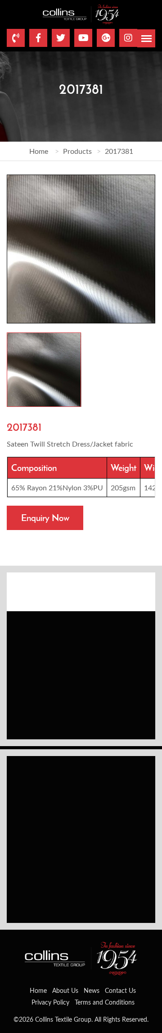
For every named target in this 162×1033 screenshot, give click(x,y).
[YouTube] (83, 38)
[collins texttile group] (81, 13)
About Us (65, 990)
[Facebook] (38, 38)
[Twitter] (61, 38)
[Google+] (106, 38)
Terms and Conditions (105, 1002)
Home (38, 151)
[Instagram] (128, 38)
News (91, 990)
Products (77, 151)
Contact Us (120, 990)
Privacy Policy (50, 1002)
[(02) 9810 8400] (16, 38)
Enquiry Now (45, 517)
